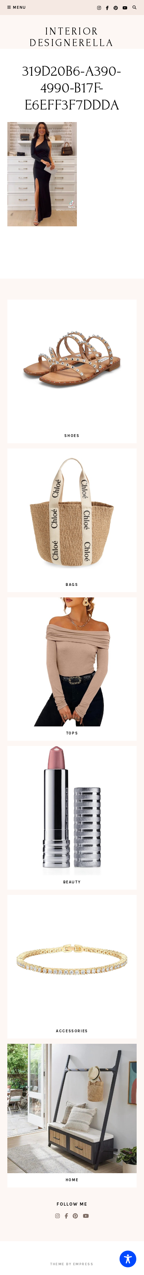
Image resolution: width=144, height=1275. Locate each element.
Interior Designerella (72, 36)
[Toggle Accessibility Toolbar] (128, 1259)
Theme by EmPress (71, 1264)
